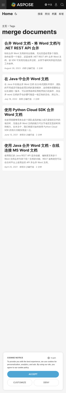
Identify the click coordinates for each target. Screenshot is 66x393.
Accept (33, 374)
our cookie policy (22, 367)
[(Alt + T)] (16, 13)
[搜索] (62, 4)
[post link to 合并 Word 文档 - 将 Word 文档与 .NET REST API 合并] (33, 55)
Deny (46, 382)
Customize (19, 382)
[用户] (56, 4)
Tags (12, 26)
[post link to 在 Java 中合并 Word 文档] (33, 88)
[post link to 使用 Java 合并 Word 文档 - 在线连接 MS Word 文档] (33, 156)
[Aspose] (22, 4)
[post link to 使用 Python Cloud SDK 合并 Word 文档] (33, 122)
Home (7, 13)
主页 (4, 26)
